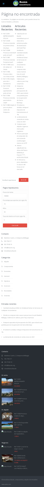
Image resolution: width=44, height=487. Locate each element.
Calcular (15, 225)
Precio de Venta (8, 192)
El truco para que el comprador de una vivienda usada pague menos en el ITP (22, 138)
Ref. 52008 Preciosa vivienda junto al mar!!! (9, 52)
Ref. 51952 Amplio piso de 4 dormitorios (9, 81)
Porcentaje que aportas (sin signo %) (15, 200)
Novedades (8, 291)
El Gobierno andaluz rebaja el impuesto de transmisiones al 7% (22, 110)
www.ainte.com (6, 484)
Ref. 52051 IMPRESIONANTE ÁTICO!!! (8, 36)
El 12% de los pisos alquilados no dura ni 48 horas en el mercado (22, 164)
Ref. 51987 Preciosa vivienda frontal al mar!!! (9, 59)
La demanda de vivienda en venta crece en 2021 (23, 119)
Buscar (23, 180)
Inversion (7, 286)
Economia (7, 271)
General (6, 276)
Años (4, 208)
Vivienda (7, 296)
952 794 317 (8, 241)
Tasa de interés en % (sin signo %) (14, 216)
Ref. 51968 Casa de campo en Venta (8, 67)
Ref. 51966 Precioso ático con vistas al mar (8, 74)
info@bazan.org (9, 248)
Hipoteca (7, 281)
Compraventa (8, 266)
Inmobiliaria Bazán (10, 251)
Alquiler (6, 262)
